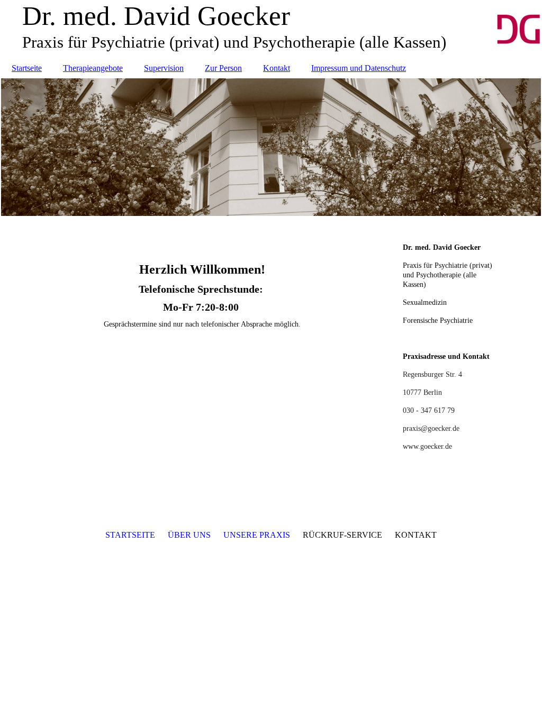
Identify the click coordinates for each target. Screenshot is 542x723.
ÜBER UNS (189, 534)
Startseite (27, 68)
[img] (271, 147)
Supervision (164, 68)
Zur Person (223, 68)
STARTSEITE (130, 534)
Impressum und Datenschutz (358, 68)
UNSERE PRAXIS (256, 534)
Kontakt (276, 68)
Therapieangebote (93, 68)
